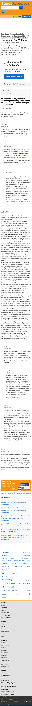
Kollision (28, 590)
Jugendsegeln (26, 558)
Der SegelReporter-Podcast (9, 686)
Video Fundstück (9, 590)
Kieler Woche (5, 558)
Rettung (14, 563)
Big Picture (18, 594)
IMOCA (16, 555)
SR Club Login (17, 16)
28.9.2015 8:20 (4, 126)
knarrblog (4, 594)
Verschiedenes (5, 660)
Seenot (17, 558)
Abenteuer (4, 597)
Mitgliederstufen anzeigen (14, 76)
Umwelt (19, 583)
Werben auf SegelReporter (8, 683)
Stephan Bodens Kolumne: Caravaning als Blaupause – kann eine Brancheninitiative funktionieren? (15, 502)
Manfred (3, 508)
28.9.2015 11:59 (7, 146)
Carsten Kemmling (6, 678)
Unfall (3, 560)
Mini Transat (26, 583)
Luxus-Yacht (20, 597)
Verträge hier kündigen (25, 704)
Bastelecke (4, 657)
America (3, 607)
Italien (3, 636)
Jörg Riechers (18, 566)
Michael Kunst (7, 91)
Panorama (4, 640)
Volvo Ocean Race (10, 587)
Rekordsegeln (5, 552)
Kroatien (3, 629)
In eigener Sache (5, 675)
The (2, 615)
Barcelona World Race (19, 560)
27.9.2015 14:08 (5, 213)
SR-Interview (12, 597)
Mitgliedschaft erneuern (7, 694)
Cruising (5, 563)
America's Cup (7, 569)
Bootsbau (5, 555)
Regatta (3, 602)
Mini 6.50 (11, 594)
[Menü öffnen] (3, 12)
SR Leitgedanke (5, 673)
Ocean (5, 615)
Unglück (27, 594)
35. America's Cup (25, 563)
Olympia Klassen (24, 552)
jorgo (2, 516)
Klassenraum (5, 666)
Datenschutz (15, 701)
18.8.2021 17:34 (7, 407)
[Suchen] (21, 7)
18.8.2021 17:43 (10, 174)
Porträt (14, 552)
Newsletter (4, 664)
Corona (28, 560)
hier (16, 93)
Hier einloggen (20, 84)
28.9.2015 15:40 (7, 348)
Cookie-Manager (27, 701)
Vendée (3, 612)
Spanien (3, 634)
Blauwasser (27, 555)
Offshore (3, 610)
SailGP (9, 560)
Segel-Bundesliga (7, 577)
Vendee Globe (9, 573)
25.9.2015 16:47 (5, 451)
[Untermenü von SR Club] (29, 16)
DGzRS (28, 566)
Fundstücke (4, 652)
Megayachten (5, 645)
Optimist (28, 576)
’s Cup (7, 607)
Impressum (4, 701)
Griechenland (5, 631)
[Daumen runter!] (1, 121)
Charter (3, 624)
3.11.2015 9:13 (4, 110)
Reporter (3, 670)
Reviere (3, 626)
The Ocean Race (5, 566)
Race (8, 615)
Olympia (27, 580)
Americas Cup (7, 580)
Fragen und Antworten (7, 691)
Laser (12, 558)
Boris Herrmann (8, 583)
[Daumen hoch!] (1, 119)
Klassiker (3, 647)
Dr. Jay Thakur (5, 108)
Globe (7, 612)
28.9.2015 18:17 (10, 372)
